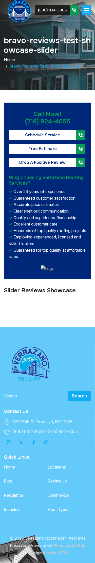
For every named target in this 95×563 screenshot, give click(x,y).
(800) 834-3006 (52, 10)
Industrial (12, 509)
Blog (8, 481)
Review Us (57, 481)
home (9, 59)
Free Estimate (42, 148)
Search (79, 396)
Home (9, 467)
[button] (86, 10)
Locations (57, 467)
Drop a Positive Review (42, 162)
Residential (14, 495)
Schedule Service (42, 135)
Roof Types (58, 509)
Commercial (58, 495)
